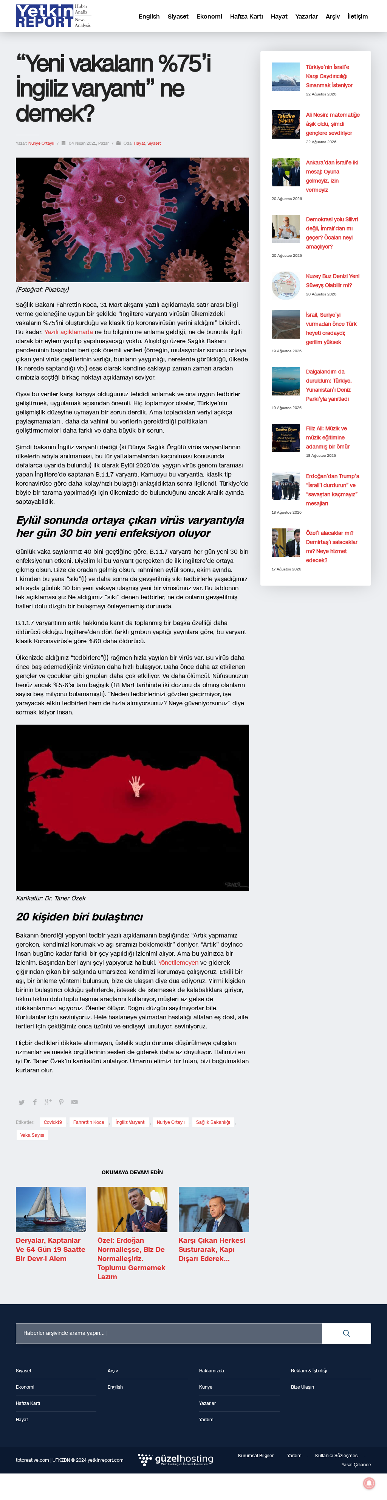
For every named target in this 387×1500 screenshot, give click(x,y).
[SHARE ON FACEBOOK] (34, 1102)
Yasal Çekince (356, 1465)
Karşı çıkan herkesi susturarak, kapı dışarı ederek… (212, 1250)
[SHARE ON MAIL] (74, 1102)
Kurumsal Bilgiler (256, 1456)
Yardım (294, 1456)
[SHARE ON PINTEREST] (61, 1102)
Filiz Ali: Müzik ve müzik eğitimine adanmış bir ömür (328, 437)
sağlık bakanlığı (213, 1122)
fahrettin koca (88, 1122)
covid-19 (53, 1122)
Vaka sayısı (32, 1135)
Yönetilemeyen (178, 962)
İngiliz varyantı (131, 1122)
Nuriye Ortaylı (41, 143)
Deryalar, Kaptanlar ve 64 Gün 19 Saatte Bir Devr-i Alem (50, 1250)
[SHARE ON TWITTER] (21, 1102)
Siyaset (154, 143)
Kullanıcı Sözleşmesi (337, 1456)
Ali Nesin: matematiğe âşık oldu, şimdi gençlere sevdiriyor (333, 124)
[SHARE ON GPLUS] (48, 1102)
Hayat (139, 143)
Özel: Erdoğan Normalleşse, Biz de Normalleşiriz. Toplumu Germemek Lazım (132, 1259)
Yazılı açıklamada (69, 332)
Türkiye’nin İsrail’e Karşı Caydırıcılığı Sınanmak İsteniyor (329, 76)
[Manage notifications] (369, 1483)
